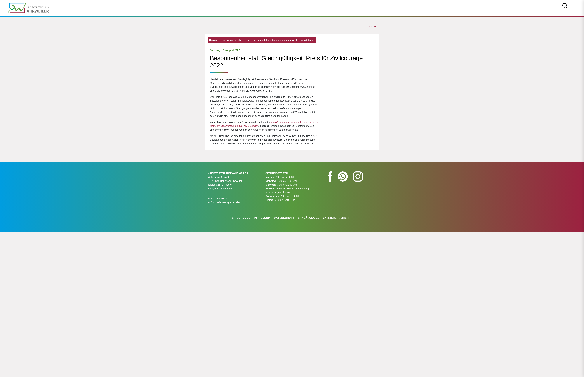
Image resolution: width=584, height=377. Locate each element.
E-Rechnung (241, 218)
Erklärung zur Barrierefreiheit (323, 218)
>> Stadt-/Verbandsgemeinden (224, 202)
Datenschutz (284, 218)
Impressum (262, 218)
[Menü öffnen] (575, 5)
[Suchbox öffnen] (564, 5)
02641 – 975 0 (224, 184)
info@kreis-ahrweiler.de (220, 188)
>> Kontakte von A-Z (219, 198)
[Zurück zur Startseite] (28, 8)
